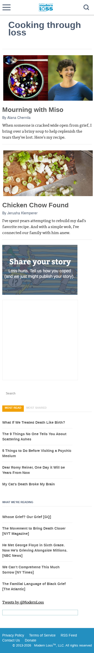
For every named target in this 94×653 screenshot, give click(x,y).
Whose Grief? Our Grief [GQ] (26, 517)
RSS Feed (69, 635)
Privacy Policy (13, 635)
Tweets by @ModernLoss (23, 602)
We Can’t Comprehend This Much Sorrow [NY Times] (31, 570)
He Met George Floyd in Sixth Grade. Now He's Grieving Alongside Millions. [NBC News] (34, 550)
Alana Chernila (19, 117)
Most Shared (36, 408)
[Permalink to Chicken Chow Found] (47, 173)
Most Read (13, 408)
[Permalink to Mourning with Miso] (47, 77)
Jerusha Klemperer (22, 212)
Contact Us (11, 640)
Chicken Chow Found (35, 205)
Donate (30, 640)
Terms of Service (42, 635)
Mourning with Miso (32, 109)
